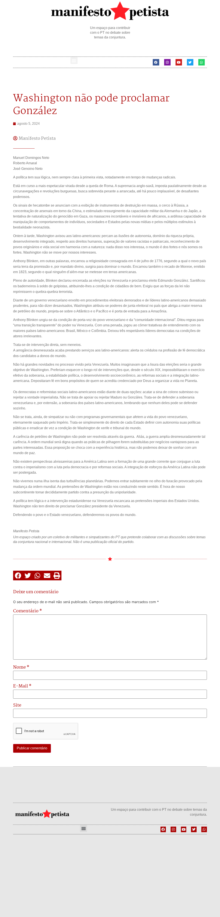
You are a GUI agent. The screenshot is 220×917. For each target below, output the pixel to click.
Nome (21, 667)
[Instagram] (167, 62)
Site (17, 705)
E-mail (22, 686)
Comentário (27, 611)
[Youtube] (179, 62)
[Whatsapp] (201, 62)
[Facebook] (156, 62)
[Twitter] (190, 62)
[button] (74, 60)
